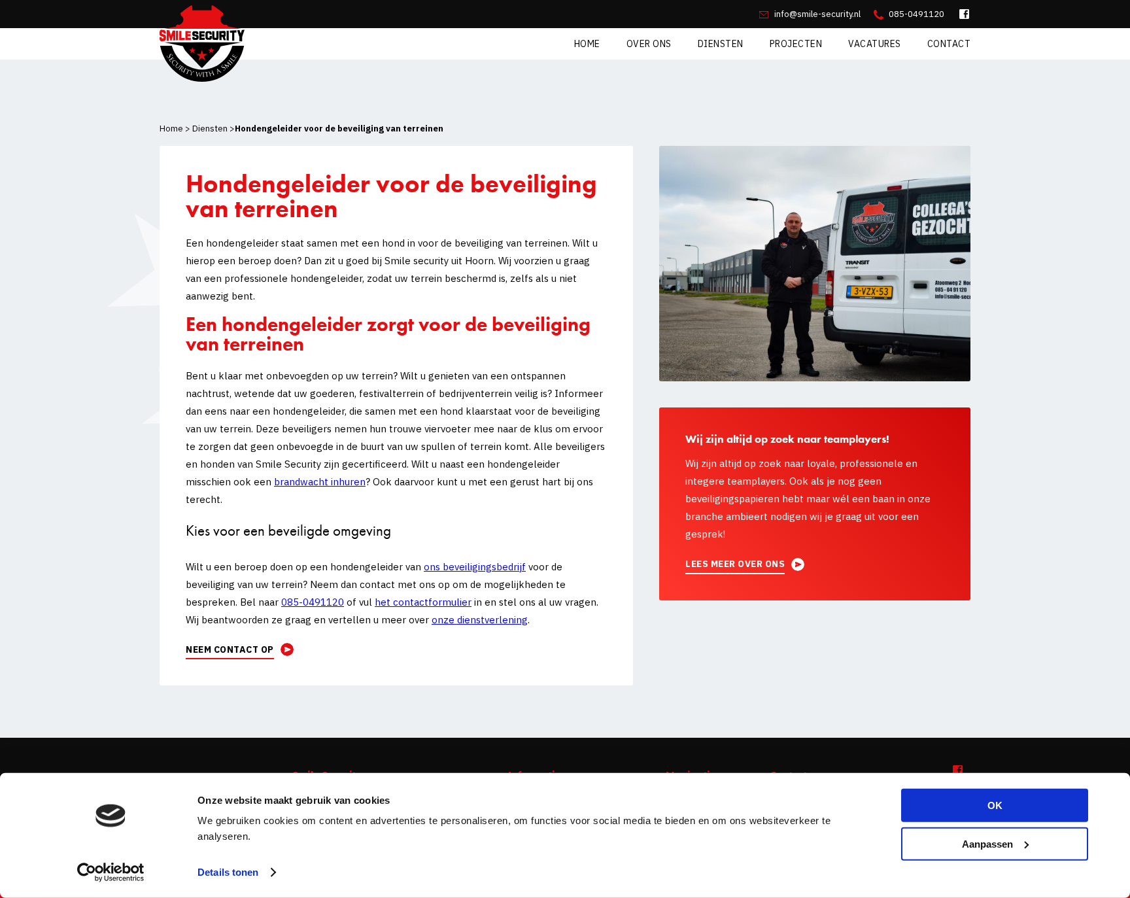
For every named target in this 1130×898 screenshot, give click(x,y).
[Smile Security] (202, 47)
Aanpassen (987, 843)
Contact (949, 44)
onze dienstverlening (480, 619)
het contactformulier (423, 602)
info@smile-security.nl (816, 14)
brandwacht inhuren (320, 481)
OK (994, 805)
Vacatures (874, 44)
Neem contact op (230, 649)
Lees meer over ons (735, 564)
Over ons (649, 44)
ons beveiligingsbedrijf (475, 567)
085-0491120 (915, 14)
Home (587, 44)
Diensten (721, 44)
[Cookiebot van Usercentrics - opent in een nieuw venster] (111, 872)
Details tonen (227, 872)
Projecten (796, 44)
